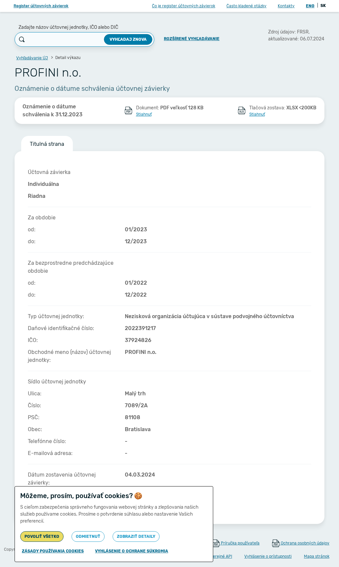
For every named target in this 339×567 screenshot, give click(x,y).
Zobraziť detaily (136, 536)
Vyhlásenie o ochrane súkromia (131, 551)
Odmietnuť (88, 536)
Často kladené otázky (246, 6)
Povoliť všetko (41, 536)
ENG (310, 6)
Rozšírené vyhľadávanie (191, 38)
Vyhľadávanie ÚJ (32, 58)
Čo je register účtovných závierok (183, 6)
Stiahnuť (144, 114)
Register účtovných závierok (41, 6)
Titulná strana (47, 144)
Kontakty (286, 6)
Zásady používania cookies (53, 551)
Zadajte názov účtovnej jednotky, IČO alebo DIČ (68, 27)
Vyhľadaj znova (128, 39)
